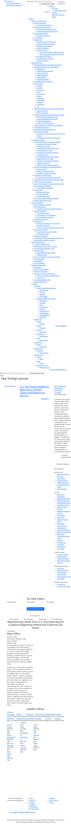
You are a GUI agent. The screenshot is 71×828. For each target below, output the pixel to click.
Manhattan (10, 746)
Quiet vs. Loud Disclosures (45, 123)
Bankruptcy (37, 267)
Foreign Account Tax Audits (42, 182)
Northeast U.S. (38, 349)
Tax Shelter (60, 549)
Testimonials (60, 326)
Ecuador (39, 88)
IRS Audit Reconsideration (45, 188)
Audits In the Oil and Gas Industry (48, 165)
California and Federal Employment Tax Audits (49, 180)
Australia (40, 86)
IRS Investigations (40, 207)
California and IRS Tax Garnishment (48, 276)
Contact (51, 802)
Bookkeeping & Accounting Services (45, 246)
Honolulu (43, 328)
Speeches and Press (58, 15)
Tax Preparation (39, 259)
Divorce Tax (60, 517)
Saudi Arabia (41, 100)
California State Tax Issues (42, 27)
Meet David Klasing (61, 10)
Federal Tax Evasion (40, 211)
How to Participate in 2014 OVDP (47, 119)
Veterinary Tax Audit (43, 163)
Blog (65, 326)
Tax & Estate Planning (38, 242)
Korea (39, 92)
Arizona (39, 322)
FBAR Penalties (41, 77)
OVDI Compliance (42, 113)
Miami (42, 359)
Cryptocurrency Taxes (41, 33)
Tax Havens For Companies (45, 58)
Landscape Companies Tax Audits (47, 161)
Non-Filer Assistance (43, 225)
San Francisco (44, 290)
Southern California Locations (46, 299)
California (37, 286)
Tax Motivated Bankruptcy (42, 280)
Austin (42, 363)
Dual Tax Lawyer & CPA (38, 21)
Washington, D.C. (42, 365)
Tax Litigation (38, 38)
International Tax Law (64, 577)
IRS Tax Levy (41, 278)
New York (40, 351)
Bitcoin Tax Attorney (43, 36)
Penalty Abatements (40, 282)
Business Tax (38, 40)
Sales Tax (60, 540)
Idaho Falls (43, 347)
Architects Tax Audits (43, 146)
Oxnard (42, 309)
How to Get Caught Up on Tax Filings (48, 223)
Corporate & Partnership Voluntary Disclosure (48, 238)
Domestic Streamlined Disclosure (44, 129)
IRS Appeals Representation (43, 186)
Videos (54, 17)
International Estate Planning (43, 81)
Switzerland (40, 104)
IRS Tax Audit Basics (43, 192)
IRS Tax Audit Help (42, 194)
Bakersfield (43, 301)
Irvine (41, 305)
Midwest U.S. (38, 342)
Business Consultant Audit (45, 171)
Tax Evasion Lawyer (43, 213)
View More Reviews (63, 464)
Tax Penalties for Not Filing (45, 217)
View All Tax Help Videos (35, 609)
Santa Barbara (44, 313)
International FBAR (43, 79)
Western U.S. (38, 319)
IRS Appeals (61, 524)
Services (31, 19)
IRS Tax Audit (38, 190)
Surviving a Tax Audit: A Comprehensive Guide (49, 184)
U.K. (38, 107)
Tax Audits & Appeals (38, 140)
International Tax (36, 63)
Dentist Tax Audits (42, 155)
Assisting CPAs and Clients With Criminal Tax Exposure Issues (64, 503)
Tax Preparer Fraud (43, 234)
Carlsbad (42, 303)
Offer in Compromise (41, 271)
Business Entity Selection (45, 46)
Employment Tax (42, 50)
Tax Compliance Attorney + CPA (44, 248)
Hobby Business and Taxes (42, 205)
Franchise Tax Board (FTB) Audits (47, 31)
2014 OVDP (60, 579)
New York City (44, 353)
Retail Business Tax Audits (45, 159)
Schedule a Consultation (61, 3)
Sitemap (51, 798)
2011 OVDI (60, 568)
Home (47, 12)
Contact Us (63, 370)
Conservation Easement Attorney (44, 240)
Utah (38, 338)
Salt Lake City (44, 340)
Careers (54, 13)
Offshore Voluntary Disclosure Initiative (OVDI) (49, 109)
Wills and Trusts (42, 255)
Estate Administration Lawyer (46, 253)
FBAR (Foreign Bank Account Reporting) (46, 67)
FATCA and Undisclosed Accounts (47, 117)
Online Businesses (43, 61)
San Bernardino (45, 315)
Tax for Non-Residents (41, 132)
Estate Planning (39, 251)
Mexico (39, 96)
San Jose (42, 292)
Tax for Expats (38, 84)
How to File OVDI (42, 111)
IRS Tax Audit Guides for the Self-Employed (47, 167)
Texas (39, 361)
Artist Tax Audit (42, 169)
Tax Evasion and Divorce (44, 25)
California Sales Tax (43, 48)
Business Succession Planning (46, 42)
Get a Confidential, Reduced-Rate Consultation (60, 388)
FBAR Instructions (42, 75)
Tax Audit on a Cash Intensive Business (46, 198)
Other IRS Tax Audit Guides (42, 175)
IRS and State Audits (43, 196)
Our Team (55, 8)
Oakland (42, 294)
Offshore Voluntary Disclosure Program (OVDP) (49, 115)
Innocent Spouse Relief (41, 269)
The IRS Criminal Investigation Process (49, 209)
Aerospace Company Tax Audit (46, 144)
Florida (39, 357)
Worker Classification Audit (42, 200)
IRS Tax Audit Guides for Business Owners (47, 142)
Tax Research (38, 261)
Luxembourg (41, 94)
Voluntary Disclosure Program (46, 29)
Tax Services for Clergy (44, 56)
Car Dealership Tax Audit (45, 150)
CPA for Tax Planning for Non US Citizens (47, 257)
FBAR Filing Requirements (45, 71)
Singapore (40, 102)
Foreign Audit (61, 574)
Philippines (40, 98)
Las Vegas (43, 332)
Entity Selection (62, 489)
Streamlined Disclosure (41, 127)
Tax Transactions (39, 263)
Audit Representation (64, 499)
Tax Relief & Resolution (38, 265)
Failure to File (38, 221)
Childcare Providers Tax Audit (46, 173)
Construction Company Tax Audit (47, 152)
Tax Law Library (55, 370)
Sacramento (43, 296)
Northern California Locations (46, 288)
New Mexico (41, 334)
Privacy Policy (53, 800)
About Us (52, 6)
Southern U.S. (38, 355)
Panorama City (44, 311)
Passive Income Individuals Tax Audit (48, 177)
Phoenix (42, 324)
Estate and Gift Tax (63, 558)
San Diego (43, 317)
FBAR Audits (41, 69)
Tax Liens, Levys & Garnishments (44, 273)
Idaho (39, 344)
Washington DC (45, 367)
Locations (34, 284)
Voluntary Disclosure (40, 236)
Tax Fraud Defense (37, 203)
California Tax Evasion (41, 219)
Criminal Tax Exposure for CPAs (47, 232)
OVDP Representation (44, 121)
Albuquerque (44, 336)
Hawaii (39, 326)
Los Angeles (43, 307)
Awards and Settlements (42, 244)
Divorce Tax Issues (40, 23)
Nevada (39, 330)
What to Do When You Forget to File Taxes (50, 228)
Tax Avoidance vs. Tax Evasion (46, 215)
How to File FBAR (42, 73)
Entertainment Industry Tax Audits (48, 157)
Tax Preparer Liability (40, 230)
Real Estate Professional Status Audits (63, 536)
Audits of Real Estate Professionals (48, 148)
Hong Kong (40, 90)
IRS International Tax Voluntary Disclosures (48, 65)
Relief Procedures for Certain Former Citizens (48, 125)
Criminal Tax (61, 515)
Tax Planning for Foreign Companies (48, 138)
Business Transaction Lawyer (46, 44)
